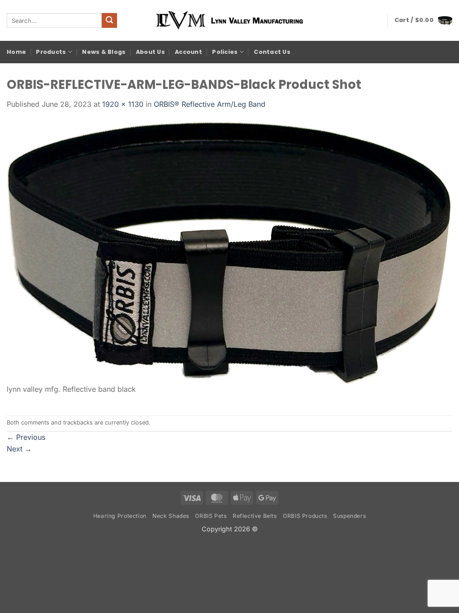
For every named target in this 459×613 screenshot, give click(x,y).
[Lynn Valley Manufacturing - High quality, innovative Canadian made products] (229, 20)
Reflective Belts (255, 515)
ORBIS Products (305, 515)
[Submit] (109, 20)
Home (16, 52)
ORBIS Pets (210, 515)
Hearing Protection (120, 515)
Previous (26, 437)
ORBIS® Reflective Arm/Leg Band (209, 104)
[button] (423, 20)
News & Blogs (104, 52)
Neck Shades (170, 515)
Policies (225, 52)
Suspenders (349, 515)
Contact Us (272, 52)
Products (51, 52)
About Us (150, 52)
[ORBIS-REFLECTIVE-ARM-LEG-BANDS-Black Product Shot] (229, 251)
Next (19, 448)
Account (188, 52)
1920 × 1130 (122, 104)
